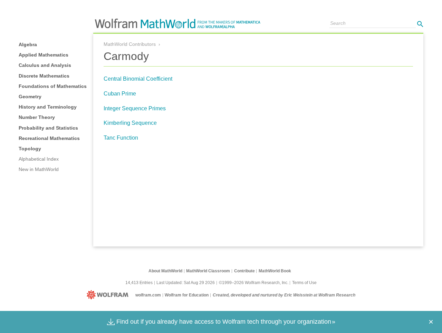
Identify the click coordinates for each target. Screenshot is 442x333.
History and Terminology (48, 107)
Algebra (28, 44)
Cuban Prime (120, 94)
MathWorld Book (275, 271)
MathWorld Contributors (130, 44)
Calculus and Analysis (45, 65)
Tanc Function (121, 138)
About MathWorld (165, 271)
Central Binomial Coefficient (138, 79)
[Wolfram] (109, 295)
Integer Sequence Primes (135, 108)
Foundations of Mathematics (53, 86)
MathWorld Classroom (208, 271)
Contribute (244, 271)
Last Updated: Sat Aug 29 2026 (185, 282)
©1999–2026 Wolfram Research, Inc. (253, 282)
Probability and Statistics (48, 128)
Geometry (30, 96)
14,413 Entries (139, 282)
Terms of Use (304, 282)
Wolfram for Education (187, 295)
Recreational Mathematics (49, 138)
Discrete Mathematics (44, 76)
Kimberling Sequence (130, 123)
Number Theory (37, 117)
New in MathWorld (39, 169)
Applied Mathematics (43, 55)
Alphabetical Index (39, 159)
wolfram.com (148, 295)
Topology (30, 148)
